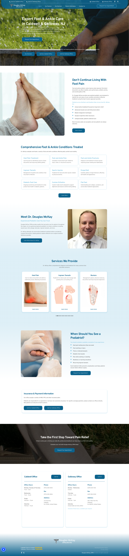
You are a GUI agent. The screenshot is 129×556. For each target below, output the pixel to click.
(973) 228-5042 (48, 488)
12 (72, 315)
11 (71, 315)
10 (69, 315)
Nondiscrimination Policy (101, 548)
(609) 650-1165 (91, 488)
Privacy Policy (104, 549)
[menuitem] (40, 6)
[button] (3, 549)
